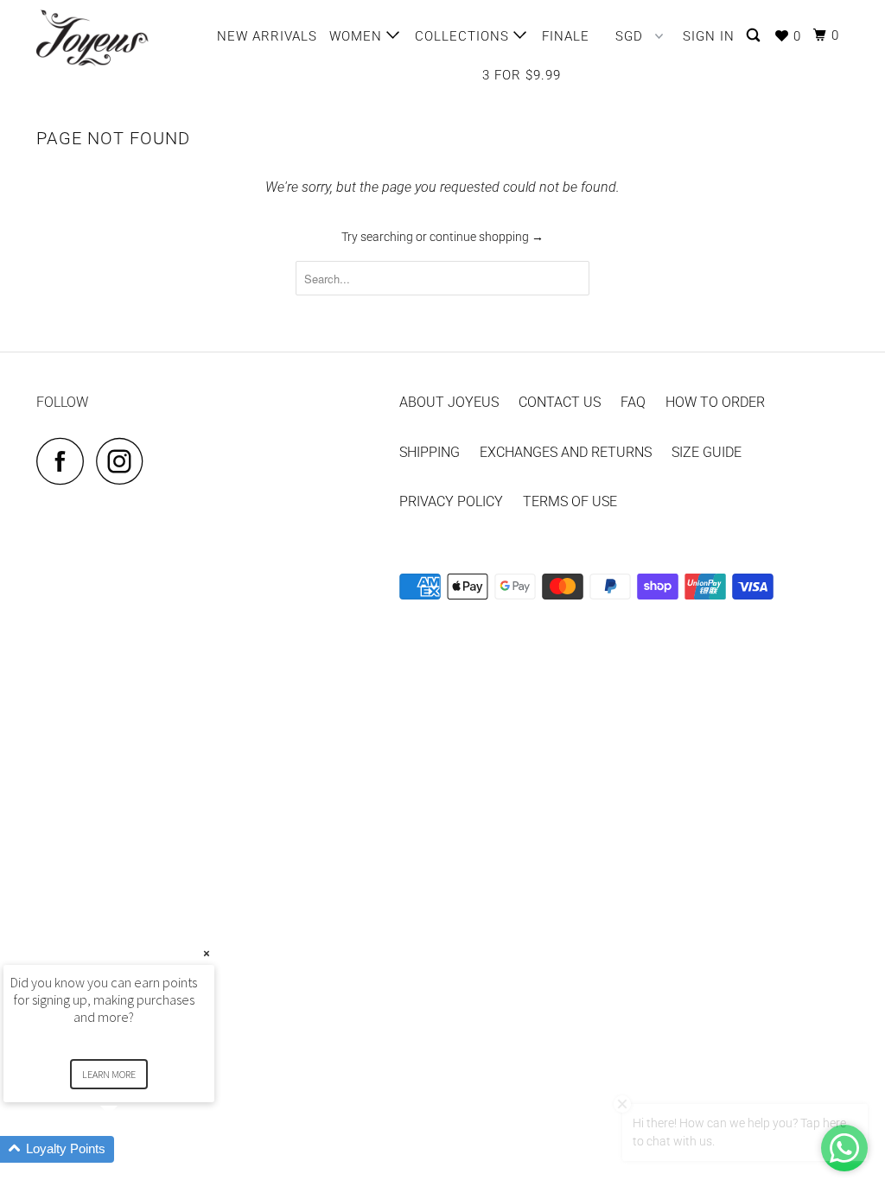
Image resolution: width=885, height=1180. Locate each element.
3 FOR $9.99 (521, 75)
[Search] (755, 36)
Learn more (109, 1074)
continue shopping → (487, 237)
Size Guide (707, 452)
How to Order (715, 402)
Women (357, 36)
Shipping (429, 452)
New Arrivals (267, 36)
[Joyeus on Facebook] (64, 461)
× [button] (206, 953)
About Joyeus (449, 402)
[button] (129, 1149)
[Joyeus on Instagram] (124, 461)
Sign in (709, 36)
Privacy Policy (451, 501)
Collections (464, 36)
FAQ (633, 402)
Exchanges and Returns (566, 452)
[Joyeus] (105, 38)
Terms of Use (570, 501)
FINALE (565, 36)
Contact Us (560, 402)
